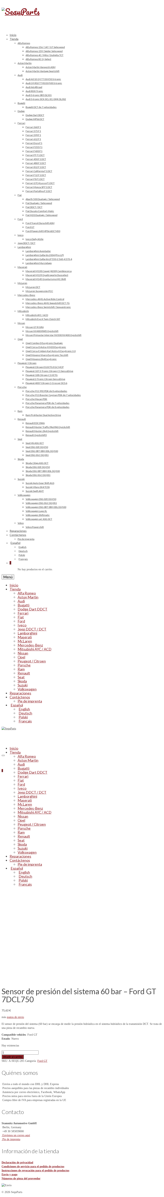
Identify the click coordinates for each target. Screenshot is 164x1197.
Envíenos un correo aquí (16, 1135)
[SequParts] (82, 16)
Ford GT (42, 1060)
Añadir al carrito (12, 1056)
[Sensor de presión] (47, 980)
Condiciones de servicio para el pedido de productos (33, 1166)
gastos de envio (15, 1017)
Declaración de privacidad (17, 1162)
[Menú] (3, 755)
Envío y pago (9, 1174)
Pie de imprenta (11, 1139)
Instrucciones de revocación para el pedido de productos (35, 1170)
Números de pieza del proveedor (21, 1178)
